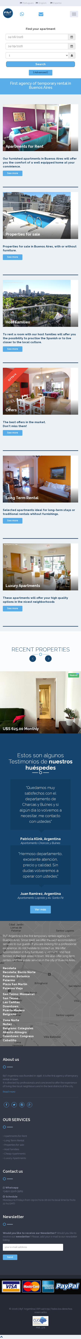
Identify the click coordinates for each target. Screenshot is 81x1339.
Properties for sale (14, 1144)
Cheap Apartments (14, 1153)
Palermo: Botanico (16, 976)
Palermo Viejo (13, 988)
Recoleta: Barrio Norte (19, 972)
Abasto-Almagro (15, 1032)
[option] (40, 702)
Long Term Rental (14, 1140)
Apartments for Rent (15, 1136)
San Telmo (10, 998)
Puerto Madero (14, 1010)
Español (57, 3)
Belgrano (9, 1014)
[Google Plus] (29, 1104)
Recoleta (9, 968)
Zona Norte (11, 1020)
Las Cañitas (11, 1002)
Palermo (9, 980)
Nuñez (7, 1024)
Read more (9, 1091)
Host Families (11, 1149)
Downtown (10, 1006)
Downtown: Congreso (18, 1036)
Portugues (28, 3)
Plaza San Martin (15, 984)
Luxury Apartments (15, 1158)
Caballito (9, 1040)
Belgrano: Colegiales (18, 1028)
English (43, 3)
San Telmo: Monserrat (19, 994)
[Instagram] (21, 1104)
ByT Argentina (27, 1308)
